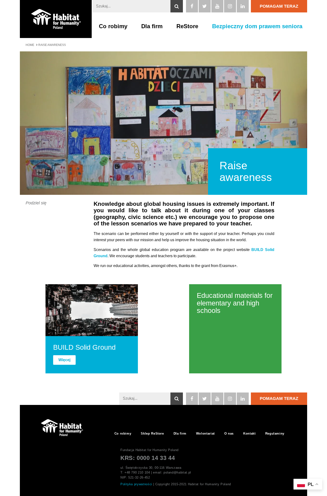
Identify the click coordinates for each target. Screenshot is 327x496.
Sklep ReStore (152, 433)
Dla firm (152, 26)
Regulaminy (274, 433)
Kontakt (249, 433)
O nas (229, 433)
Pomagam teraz (279, 6)
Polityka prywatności (136, 484)
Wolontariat (205, 433)
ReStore (187, 26)
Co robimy (113, 26)
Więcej (64, 360)
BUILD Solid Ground (84, 347)
